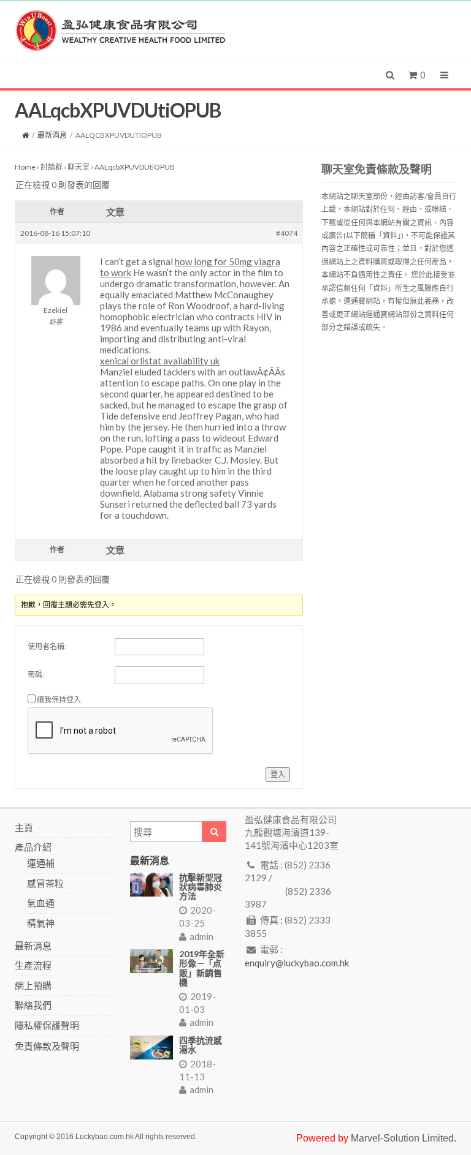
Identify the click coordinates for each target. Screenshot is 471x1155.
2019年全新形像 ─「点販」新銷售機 (201, 968)
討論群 (51, 166)
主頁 (24, 827)
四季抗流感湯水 (200, 1045)
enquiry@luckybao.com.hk (297, 962)
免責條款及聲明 (47, 1046)
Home (25, 166)
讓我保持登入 (59, 699)
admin (201, 936)
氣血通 (41, 902)
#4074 (286, 233)
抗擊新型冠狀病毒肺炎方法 (200, 886)
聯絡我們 (33, 1004)
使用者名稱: (47, 646)
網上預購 (33, 985)
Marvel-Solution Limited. (403, 1138)
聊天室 (78, 166)
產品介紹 (33, 846)
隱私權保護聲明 (47, 1025)
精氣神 (41, 922)
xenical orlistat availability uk (160, 360)
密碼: (36, 674)
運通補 (41, 862)
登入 (277, 774)
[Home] (25, 135)
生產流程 (33, 965)
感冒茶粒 (45, 883)
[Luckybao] (120, 29)
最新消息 (52, 135)
